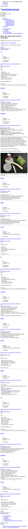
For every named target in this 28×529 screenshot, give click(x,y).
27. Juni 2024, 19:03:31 (5, 354)
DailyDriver (3, 113)
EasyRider (3, 88)
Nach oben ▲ (24, 526)
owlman (2, 227)
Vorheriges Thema (4, 42)
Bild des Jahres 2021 (10, 20)
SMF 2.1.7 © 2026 (7, 527)
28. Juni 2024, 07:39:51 (5, 382)
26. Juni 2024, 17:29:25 (5, 191)
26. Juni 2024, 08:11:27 (5, 66)
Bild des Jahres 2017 (10, 25)
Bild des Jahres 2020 (10, 21)
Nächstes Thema (12, 42)
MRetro (2, 178)
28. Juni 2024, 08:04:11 (5, 411)
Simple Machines (15, 527)
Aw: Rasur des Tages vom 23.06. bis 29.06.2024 (11, 63)
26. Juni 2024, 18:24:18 (5, 241)
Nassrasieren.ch (10, 390)
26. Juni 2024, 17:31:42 (5, 215)
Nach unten (3, 48)
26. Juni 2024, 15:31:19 (5, 127)
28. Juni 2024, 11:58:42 (5, 469)
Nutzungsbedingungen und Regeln (13, 526)
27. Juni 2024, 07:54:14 (5, 271)
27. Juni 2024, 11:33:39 (5, 331)
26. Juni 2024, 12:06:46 (5, 102)
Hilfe (4, 526)
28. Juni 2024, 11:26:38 (5, 446)
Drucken (2, 47)
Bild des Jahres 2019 (10, 23)
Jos (1, 52)
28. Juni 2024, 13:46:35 (5, 496)
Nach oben (3, 512)
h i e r (3, 144)
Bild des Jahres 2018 (10, 24)
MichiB (2, 370)
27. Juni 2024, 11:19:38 (5, 306)
